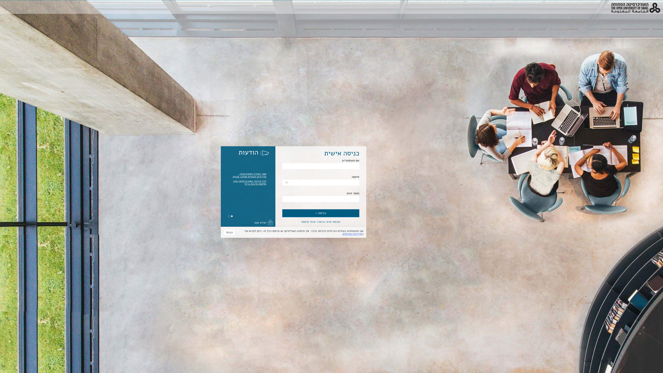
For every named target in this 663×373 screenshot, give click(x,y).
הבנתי (229, 232)
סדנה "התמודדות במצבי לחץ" (249, 163)
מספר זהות (353, 193)
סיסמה (355, 176)
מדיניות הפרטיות (352, 234)
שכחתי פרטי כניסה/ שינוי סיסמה (320, 222)
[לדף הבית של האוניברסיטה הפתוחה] (635, 4)
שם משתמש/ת (350, 160)
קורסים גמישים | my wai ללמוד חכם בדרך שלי (248, 173)
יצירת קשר (260, 223)
